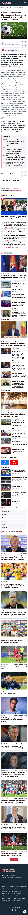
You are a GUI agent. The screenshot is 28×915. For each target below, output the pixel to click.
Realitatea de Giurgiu (6, 900)
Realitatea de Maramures (20, 638)
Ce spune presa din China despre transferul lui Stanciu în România (11, 854)
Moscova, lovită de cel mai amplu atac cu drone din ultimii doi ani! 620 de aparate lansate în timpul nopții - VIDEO (15, 224)
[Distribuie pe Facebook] (25, 42)
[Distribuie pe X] (25, 45)
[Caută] (20, 3)
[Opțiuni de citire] (25, 912)
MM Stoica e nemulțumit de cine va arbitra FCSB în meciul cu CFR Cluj (12, 747)
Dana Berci (13, 43)
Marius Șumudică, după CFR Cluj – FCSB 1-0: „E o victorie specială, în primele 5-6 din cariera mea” (15, 163)
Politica (3, 220)
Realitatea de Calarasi (16, 891)
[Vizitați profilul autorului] (2, 43)
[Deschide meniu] (25, 3)
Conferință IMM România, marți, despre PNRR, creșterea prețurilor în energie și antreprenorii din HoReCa (15, 237)
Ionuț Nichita (23, 553)
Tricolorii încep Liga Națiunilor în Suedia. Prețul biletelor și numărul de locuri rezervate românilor (15, 157)
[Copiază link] (22, 42)
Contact (3, 875)
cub (3, 183)
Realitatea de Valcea (16, 900)
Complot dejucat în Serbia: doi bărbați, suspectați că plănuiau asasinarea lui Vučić (13, 277)
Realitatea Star (22, 886)
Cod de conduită (18, 877)
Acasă (4, 7)
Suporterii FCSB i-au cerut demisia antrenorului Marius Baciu (12, 641)
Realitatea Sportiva (14, 886)
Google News (16, 190)
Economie (6, 240)
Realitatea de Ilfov (5, 893)
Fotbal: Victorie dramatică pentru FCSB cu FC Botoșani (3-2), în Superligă (15, 230)
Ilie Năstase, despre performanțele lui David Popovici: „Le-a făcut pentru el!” (13, 828)
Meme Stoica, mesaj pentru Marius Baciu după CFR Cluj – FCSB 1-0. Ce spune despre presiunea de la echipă (14, 150)
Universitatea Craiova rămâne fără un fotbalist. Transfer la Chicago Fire (13, 801)
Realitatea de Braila (6, 896)
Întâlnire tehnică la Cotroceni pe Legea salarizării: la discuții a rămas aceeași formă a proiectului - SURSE (13, 414)
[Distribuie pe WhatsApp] (22, 45)
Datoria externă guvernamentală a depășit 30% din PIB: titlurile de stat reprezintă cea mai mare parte (19, 443)
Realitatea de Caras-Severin (19, 898)
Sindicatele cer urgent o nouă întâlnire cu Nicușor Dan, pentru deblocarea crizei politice (13, 218)
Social (5, 227)
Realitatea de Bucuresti (6, 898)
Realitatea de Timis (6, 891)
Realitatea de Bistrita (18, 888)
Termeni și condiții (11, 875)
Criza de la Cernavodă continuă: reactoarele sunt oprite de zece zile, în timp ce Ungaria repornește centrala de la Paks (19, 424)
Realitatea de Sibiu (15, 896)
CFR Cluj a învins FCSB (8, 693)
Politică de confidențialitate (7, 877)
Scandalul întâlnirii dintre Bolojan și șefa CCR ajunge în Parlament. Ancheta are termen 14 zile (19, 376)
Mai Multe (14, 859)
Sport (11, 7)
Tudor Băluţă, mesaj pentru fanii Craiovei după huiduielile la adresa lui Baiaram (13, 719)
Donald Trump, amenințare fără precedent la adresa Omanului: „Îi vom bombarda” (15, 244)
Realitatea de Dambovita (16, 893)
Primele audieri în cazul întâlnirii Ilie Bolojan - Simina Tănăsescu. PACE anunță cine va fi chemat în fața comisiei (19, 367)
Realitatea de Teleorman (7, 888)
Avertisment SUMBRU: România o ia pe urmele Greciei (18, 451)
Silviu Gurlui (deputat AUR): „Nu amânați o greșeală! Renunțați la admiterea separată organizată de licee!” (18, 384)
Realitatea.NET (5, 886)
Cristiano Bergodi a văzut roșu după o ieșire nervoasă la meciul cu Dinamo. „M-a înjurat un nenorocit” (13, 774)
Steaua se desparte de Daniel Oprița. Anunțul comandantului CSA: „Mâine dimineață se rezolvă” (15, 142)
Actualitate (7, 247)
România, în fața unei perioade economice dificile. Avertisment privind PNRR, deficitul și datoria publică (18, 296)
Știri (7, 7)
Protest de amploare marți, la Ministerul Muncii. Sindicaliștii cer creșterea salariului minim (19, 434)
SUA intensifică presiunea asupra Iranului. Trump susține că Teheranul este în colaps (19, 314)
